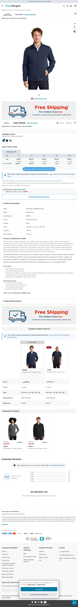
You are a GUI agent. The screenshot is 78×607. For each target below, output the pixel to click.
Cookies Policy (41, 584)
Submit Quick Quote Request (39, 197)
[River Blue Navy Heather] (3, 140)
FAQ (40, 560)
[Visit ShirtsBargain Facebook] (35, 602)
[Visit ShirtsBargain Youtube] (45, 602)
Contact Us (5, 554)
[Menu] (2, 5)
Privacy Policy (6, 557)
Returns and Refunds (8, 574)
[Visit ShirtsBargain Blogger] (42, 602)
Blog (24, 553)
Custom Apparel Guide (29, 556)
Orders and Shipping (7, 577)
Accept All (39, 589)
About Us (4, 551)
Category (41, 551)
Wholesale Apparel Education (28, 560)
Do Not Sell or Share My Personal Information (8, 564)
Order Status (42, 554)
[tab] (11, 152)
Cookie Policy (6, 560)
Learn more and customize (39, 594)
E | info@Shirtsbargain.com (66, 555)
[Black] (7, 140)
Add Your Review (30, 14)
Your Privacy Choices (8, 568)
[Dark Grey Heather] (10, 140)
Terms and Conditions (8, 571)
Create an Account (58, 465)
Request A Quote (43, 557)
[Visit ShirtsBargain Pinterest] (32, 602)
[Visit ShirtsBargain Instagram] (38, 602)
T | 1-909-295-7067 (64, 551)
